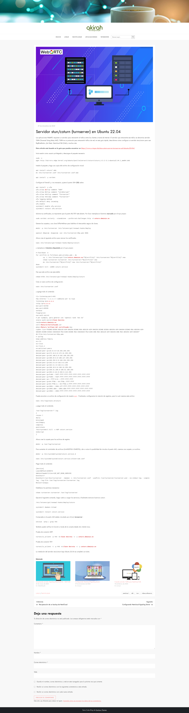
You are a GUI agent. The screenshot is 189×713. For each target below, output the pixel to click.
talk (132, 593)
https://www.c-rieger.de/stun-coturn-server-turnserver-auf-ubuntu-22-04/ (108, 148)
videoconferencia (147, 593)
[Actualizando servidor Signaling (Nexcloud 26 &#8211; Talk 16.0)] (54, 571)
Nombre (37, 653)
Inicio (58, 37)
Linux (66, 37)
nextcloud (125, 593)
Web (35, 672)
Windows (105, 37)
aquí (75, 396)
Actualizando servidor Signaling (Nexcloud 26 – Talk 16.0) (53, 582)
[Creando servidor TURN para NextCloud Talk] (133, 571)
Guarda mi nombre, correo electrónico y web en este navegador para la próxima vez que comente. (69, 682)
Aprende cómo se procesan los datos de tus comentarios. (82, 701)
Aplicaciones (91, 37)
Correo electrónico (41, 662)
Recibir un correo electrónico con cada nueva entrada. (55, 692)
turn (138, 593)
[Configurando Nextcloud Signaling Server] (94, 571)
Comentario (38, 624)
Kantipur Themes (101, 710)
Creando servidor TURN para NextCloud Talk (128, 582)
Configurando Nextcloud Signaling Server (87, 582)
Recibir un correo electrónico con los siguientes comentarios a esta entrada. (62, 687)
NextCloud (77, 37)
